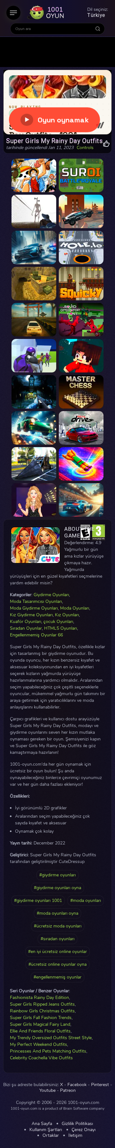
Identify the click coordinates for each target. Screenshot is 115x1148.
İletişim (75, 1135)
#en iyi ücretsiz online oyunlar (57, 952)
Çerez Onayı (84, 1130)
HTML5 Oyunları (60, 628)
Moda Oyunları (74, 608)
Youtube (47, 1090)
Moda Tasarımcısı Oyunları (36, 601)
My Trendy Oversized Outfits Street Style (51, 1038)
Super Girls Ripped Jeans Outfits (42, 1004)
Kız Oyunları (67, 615)
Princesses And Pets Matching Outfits (48, 1051)
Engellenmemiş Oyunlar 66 (36, 635)
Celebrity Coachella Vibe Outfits (41, 1058)
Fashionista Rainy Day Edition (39, 997)
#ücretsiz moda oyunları (57, 926)
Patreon (68, 1090)
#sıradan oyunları (57, 939)
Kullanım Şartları (45, 1130)
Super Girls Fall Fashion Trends (41, 1018)
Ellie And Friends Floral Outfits (40, 1031)
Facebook (77, 1085)
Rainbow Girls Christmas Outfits (42, 1011)
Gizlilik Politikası (77, 1124)
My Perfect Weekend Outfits (38, 1044)
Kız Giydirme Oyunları (31, 615)
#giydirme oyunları (57, 875)
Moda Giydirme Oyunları (34, 608)
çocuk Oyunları (58, 622)
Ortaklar (50, 1135)
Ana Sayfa (42, 1124)
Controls (85, 148)
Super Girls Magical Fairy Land (40, 1024)
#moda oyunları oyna (57, 913)
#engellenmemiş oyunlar (57, 977)
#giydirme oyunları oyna (57, 888)
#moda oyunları (85, 900)
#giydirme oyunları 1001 (38, 900)
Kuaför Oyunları (25, 622)
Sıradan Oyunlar (26, 628)
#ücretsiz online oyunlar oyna (57, 964)
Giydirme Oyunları (51, 595)
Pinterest (100, 1085)
